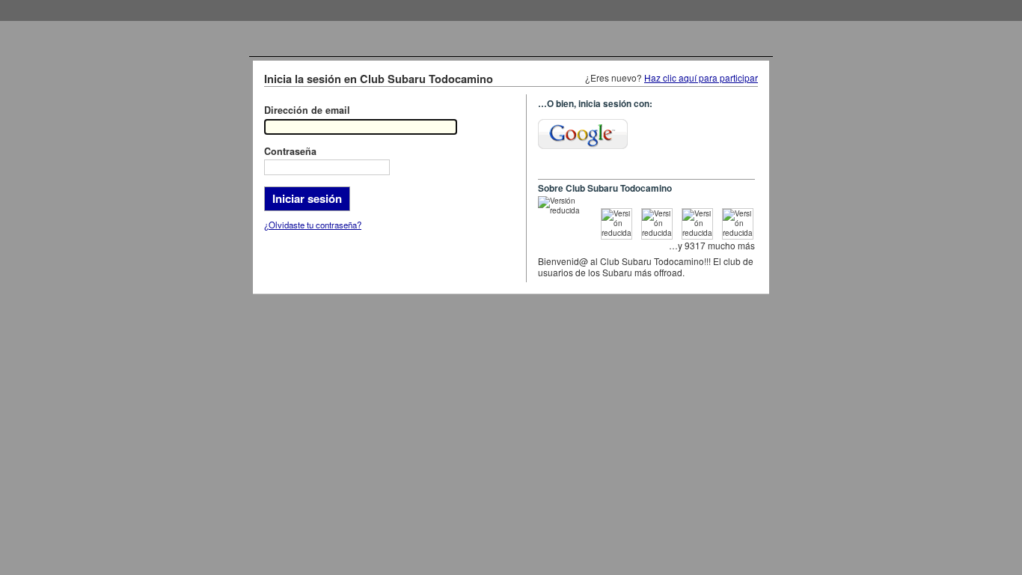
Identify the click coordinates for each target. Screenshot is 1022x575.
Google (583, 134)
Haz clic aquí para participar (701, 77)
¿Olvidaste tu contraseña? (312, 225)
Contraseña (290, 151)
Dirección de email (307, 110)
